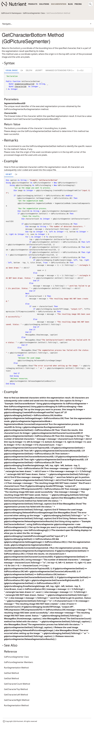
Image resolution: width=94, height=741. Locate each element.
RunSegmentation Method (16, 667)
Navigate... (7, 23)
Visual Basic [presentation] (12, 70)
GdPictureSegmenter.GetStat (38, 131)
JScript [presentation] (38, 70)
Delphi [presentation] (29, 70)
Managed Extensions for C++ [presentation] (60, 70)
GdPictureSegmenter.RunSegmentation (22, 109)
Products (32, 4)
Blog (70, 4)
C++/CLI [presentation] (80, 70)
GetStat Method (11, 673)
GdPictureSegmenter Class (34, 13)
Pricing (78, 4)
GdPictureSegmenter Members (18, 662)
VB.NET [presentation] (9, 174)
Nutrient (20, 721)
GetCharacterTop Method (16, 689)
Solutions (44, 4)
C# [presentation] (22, 70)
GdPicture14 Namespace (11, 13)
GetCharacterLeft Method (16, 694)
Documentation (58, 4)
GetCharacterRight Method (16, 700)
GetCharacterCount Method (17, 683)
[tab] (11, 70)
